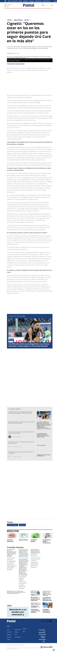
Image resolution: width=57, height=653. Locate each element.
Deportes (25, 1)
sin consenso (33, 606)
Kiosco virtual (43, 636)
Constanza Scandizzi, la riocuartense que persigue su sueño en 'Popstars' (47, 612)
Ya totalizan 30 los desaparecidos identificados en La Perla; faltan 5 (21, 452)
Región (20, 1)
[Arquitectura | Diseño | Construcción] (47, 535)
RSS (44, 641)
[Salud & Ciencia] (24, 535)
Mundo (24, 628)
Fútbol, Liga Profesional (24, 558)
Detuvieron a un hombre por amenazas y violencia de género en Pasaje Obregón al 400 (18, 615)
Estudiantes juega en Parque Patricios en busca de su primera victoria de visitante (21, 422)
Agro (24, 631)
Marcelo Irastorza (17, 446)
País (16, 634)
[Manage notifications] (54, 650)
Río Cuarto (15, 1)
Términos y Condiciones (11, 645)
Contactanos (42, 634)
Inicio (9, 1)
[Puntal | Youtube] (51, 621)
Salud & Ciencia (23, 540)
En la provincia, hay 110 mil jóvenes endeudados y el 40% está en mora (21, 442)
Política (8, 639)
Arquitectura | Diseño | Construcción (47, 541)
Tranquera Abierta (34, 540)
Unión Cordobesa (12, 525)
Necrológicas (18, 637)
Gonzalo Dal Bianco (18, 436)
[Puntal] (11, 622)
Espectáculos (38, 1)
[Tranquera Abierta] (36, 535)
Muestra (33, 594)
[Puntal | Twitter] (45, 621)
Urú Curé (22, 525)
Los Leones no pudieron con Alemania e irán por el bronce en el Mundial (47, 600)
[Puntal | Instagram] (48, 621)
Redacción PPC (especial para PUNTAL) (17, 64)
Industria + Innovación (10, 540)
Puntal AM (45, 606)
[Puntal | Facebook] (46, 5)
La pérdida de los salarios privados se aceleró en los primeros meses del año (21, 432)
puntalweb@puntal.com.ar (14, 649)
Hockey (8, 558)
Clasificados (42, 639)
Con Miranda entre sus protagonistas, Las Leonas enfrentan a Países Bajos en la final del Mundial (28, 345)
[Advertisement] (41, 83)
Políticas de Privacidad (21, 645)
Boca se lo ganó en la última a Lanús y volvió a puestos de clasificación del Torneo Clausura (35, 561)
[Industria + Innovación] (12, 535)
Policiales (31, 1)
